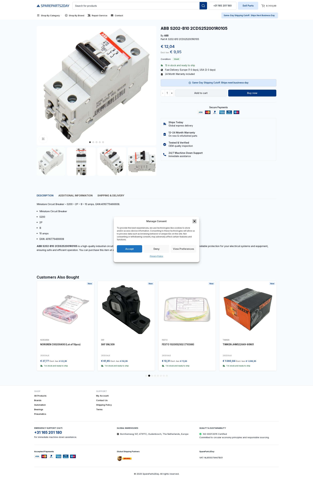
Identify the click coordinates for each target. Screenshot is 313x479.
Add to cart (201, 93)
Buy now (252, 93)
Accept (129, 248)
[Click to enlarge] (43, 139)
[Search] (203, 5)
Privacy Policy (156, 256)
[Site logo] (53, 5)
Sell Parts (248, 5)
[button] (194, 221)
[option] (90, 142)
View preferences (183, 248)
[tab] (45, 195)
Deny (157, 248)
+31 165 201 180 (222, 5)
